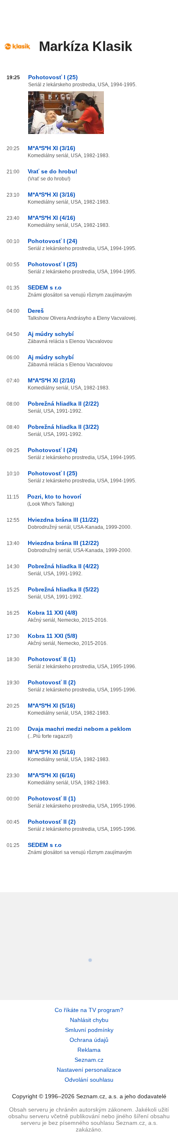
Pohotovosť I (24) (52, 241)
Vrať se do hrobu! (52, 171)
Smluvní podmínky (89, 1030)
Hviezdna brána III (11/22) (63, 519)
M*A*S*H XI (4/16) (51, 217)
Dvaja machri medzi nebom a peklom (79, 728)
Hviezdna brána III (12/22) (63, 543)
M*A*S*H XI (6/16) (51, 775)
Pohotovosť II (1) (52, 659)
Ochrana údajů (89, 1040)
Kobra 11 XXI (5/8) (52, 636)
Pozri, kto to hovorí (54, 496)
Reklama (89, 1049)
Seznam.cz (89, 1059)
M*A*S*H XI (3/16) (51, 148)
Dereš (36, 310)
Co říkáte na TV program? (89, 1010)
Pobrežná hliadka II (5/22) (63, 589)
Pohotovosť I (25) (53, 77)
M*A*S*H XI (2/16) (51, 380)
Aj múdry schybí (51, 334)
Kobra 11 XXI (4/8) (52, 612)
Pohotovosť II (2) (52, 682)
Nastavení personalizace (89, 1069)
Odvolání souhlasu (89, 1079)
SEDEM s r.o (45, 287)
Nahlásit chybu (89, 1020)
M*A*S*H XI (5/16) (51, 705)
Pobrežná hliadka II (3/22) (63, 426)
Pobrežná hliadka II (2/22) (63, 403)
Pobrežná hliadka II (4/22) (63, 566)
